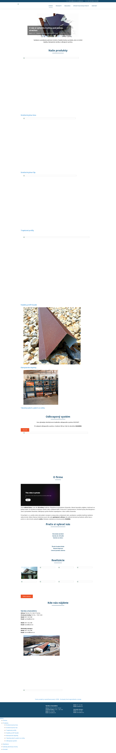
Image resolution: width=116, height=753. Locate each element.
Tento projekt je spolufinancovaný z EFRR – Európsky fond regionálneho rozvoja (58, 699)
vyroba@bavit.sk (79, 1)
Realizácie (67, 6)
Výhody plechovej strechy (81, 6)
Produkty (59, 6)
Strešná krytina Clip (28, 172)
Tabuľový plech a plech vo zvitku (33, 408)
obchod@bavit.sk (72, 1)
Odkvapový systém (11, 741)
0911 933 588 (95, 1)
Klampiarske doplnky (28, 367)
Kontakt (94, 6)
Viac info (25, 430)
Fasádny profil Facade (29, 305)
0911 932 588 (90, 1)
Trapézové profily (27, 230)
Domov (51, 6)
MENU (2, 718)
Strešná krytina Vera (28, 115)
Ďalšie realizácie (27, 596)
